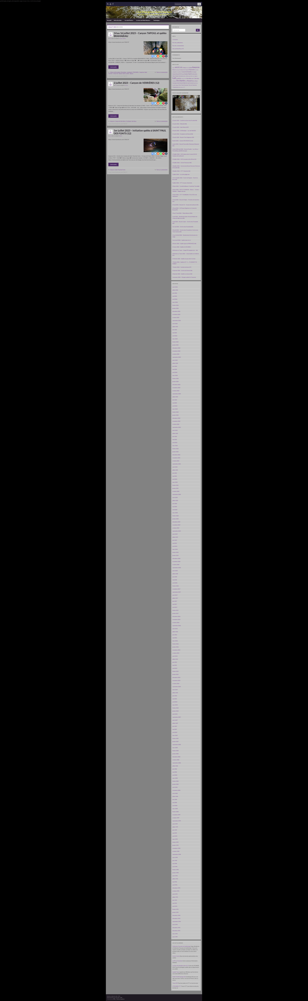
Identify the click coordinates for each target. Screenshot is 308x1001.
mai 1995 (174, 903)
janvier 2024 (175, 381)
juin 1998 (174, 860)
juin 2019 (174, 540)
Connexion (175, 39)
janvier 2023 (175, 415)
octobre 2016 (175, 622)
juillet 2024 (175, 363)
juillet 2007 (175, 723)
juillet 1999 (175, 827)
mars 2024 (175, 375)
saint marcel (190, 83)
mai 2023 (174, 403)
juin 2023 (174, 400)
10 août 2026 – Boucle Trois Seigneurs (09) (183, 137)
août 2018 (175, 570)
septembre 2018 (176, 567)
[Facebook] (152, 56)
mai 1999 (174, 833)
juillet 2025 (175, 326)
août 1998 (175, 857)
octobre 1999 (175, 817)
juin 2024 (174, 366)
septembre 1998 (176, 854)
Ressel (189, 81)
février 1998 (175, 869)
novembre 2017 (176, 589)
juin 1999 (174, 830)
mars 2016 (175, 641)
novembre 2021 (176, 457)
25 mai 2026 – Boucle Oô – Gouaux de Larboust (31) (185, 204)
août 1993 (175, 924)
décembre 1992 (176, 927)
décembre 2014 (176, 677)
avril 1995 (174, 906)
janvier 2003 (175, 753)
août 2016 (175, 628)
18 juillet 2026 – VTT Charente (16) (181, 171)
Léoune (182, 78)
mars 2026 (175, 302)
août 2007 (175, 720)
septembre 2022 (176, 427)
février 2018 (175, 586)
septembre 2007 (176, 717)
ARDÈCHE (178, 67)
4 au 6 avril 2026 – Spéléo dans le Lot (181, 240)
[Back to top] (304, 997)
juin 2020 (174, 503)
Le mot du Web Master (143, 20)
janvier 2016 (175, 647)
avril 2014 (174, 702)
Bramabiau (123, 72)
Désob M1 (178, 74)
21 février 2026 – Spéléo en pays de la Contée (183, 258)
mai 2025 (174, 332)
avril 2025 (174, 335)
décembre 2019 (176, 522)
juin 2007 (174, 726)
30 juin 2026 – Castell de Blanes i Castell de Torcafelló (185, 186)
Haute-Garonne (179, 76)
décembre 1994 (176, 915)
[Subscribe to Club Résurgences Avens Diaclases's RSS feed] (108, 3)
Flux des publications (177, 42)
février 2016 (175, 644)
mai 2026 (174, 296)
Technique (156, 20)
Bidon (173, 69)
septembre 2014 (176, 686)
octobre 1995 (175, 891)
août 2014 (175, 689)
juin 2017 (174, 601)
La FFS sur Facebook (177, 961)
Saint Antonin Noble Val (182, 83)
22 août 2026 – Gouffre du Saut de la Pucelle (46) (184, 120)
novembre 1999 (176, 814)
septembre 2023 (176, 393)
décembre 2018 (176, 558)
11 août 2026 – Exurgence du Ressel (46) (182, 134)
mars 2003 (175, 747)
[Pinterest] (163, 56)
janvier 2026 (175, 308)
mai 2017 (174, 604)
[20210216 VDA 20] (188, 97)
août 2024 (175, 360)
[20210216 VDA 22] (175, 97)
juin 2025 (174, 329)
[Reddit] (158, 56)
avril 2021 (174, 479)
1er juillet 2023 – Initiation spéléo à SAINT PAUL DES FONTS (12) (140, 132)
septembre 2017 (176, 592)
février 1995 (175, 909)
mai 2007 (174, 729)
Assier (187, 67)
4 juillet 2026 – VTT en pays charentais (182, 183)
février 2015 (175, 671)
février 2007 (175, 738)
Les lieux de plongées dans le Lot (180, 965)
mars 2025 (175, 339)
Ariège (184, 67)
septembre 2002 (176, 763)
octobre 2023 (175, 390)
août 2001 (175, 787)
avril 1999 (174, 836)
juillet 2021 (175, 470)
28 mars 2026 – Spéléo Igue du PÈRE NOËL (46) (184, 243)
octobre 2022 (175, 424)
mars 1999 (175, 839)
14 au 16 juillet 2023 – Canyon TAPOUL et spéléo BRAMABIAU (140, 34)
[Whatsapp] (161, 56)
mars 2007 (175, 735)
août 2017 (175, 595)
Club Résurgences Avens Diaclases (154, 11)
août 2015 (175, 656)
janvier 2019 (175, 555)
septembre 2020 (176, 494)
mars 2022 (175, 445)
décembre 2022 (176, 418)
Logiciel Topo (175, 972)
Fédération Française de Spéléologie (181, 946)
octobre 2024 (175, 354)
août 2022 (175, 430)
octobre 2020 (175, 491)
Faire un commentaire (162, 72)
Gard (124, 73)
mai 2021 (174, 476)
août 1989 (175, 936)
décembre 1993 (176, 918)
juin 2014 (174, 695)
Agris (173, 67)
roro (111, 38)
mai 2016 (174, 637)
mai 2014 (174, 698)
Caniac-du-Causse (184, 69)
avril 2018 (174, 583)
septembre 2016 (176, 625)
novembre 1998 (176, 848)
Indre (184, 76)
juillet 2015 (175, 659)
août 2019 (175, 534)
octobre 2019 (175, 528)
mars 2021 (175, 482)
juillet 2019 (175, 537)
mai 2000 (174, 802)
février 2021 (175, 485)
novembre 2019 (176, 525)
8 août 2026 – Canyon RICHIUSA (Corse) (182, 140)
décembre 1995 (176, 888)
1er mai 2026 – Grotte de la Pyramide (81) (182, 226)
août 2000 (175, 793)
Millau (198, 78)
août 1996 (175, 875)
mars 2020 (175, 512)
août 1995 (175, 894)
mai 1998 (174, 863)
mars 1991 (175, 933)
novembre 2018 (176, 561)
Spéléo (124, 38)
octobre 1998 (175, 851)
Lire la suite (113, 67)
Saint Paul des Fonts (120, 169)
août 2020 (175, 497)
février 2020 (175, 515)
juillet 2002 (175, 766)
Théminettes (175, 87)
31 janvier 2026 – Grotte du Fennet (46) (182, 270)
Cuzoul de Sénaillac (187, 71)
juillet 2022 (175, 433)
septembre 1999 (176, 820)
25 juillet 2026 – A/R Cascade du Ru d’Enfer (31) (184, 159)
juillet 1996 (175, 878)
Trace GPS (175, 983)
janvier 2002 (175, 784)
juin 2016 (174, 634)
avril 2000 (174, 805)
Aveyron (112, 121)
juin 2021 (174, 473)
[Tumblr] (166, 56)
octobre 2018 (175, 564)
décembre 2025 (176, 311)
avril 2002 (174, 775)
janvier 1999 (175, 845)
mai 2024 (174, 369)
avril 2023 (174, 406)
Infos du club (118, 20)
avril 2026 (174, 299)
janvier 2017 (175, 613)
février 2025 (175, 342)
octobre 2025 (175, 317)
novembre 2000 (176, 790)
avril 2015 (174, 668)
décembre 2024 (176, 348)
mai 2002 (174, 772)
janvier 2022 (175, 451)
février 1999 (175, 842)
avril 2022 (174, 442)
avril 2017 (174, 607)
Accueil (109, 20)
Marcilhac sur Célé (191, 78)
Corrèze (196, 69)
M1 (185, 78)
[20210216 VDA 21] (182, 97)
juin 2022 (174, 436)
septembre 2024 (176, 357)
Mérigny (174, 80)
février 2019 (175, 552)
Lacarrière (190, 76)
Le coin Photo (129, 20)
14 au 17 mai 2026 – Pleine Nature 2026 (182, 213)
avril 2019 (174, 546)
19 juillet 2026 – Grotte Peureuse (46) (181, 162)
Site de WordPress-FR (178, 48)
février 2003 (175, 750)
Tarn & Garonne (184, 85)
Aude (190, 67)
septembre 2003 (176, 744)
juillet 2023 (175, 396)
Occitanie (128, 121)
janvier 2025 (175, 345)
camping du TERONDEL (133, 72)
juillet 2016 (175, 631)
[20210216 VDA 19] (195, 96)
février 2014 (175, 708)
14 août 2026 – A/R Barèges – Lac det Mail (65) (184, 130)
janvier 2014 (175, 711)
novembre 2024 (176, 351)
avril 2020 (174, 509)
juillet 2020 (175, 500)
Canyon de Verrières (120, 121)
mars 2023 (175, 409)
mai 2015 (174, 665)
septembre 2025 (176, 320)
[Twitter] (155, 56)
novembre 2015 (176, 650)
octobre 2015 (175, 653)
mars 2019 (175, 549)
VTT (184, 87)
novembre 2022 (176, 421)
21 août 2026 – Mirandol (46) (179, 124)
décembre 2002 (176, 756)
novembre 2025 (176, 314)
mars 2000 (175, 808)
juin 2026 (174, 293)
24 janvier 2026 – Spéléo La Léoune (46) (182, 274)
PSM (186, 81)
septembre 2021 (176, 464)
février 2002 (175, 781)
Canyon (120, 38)
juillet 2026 (175, 290)
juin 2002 (174, 769)
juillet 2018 (175, 573)
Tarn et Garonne (193, 85)
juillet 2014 (175, 692)
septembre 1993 (176, 921)
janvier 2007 (175, 741)
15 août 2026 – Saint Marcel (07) (180, 127)
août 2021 (175, 467)
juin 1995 (174, 900)
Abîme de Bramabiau (115, 72)
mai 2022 (174, 439)
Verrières (133, 121)
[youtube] (110, 3)
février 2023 (175, 412)
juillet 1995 (175, 897)
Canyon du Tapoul (117, 73)
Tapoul (131, 73)
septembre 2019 (176, 531)
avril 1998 (174, 866)
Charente (192, 69)
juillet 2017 (175, 598)
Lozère (127, 73)
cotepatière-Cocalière (176, 71)
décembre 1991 (176, 930)
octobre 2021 (175, 461)
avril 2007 (174, 732)
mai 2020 (174, 506)
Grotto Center (176, 956)
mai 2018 (174, 579)
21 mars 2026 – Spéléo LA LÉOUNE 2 (181, 247)
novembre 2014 (176, 680)
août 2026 (175, 287)
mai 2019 (174, 543)
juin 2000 (174, 799)
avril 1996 (174, 885)
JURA (187, 76)
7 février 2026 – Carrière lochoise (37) (181, 267)
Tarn (180, 85)
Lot (174, 78)
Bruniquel (177, 69)
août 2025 (175, 323)
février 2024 (175, 378)
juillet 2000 (175, 796)
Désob (174, 74)
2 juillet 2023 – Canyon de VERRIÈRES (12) (136, 82)
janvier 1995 (175, 912)
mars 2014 (175, 705)
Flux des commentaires (178, 45)
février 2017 (175, 610)
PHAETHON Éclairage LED (179, 976)
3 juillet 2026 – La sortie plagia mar (181, 174)
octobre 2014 (175, 683)
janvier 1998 (175, 872)
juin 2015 (174, 662)
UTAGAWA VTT (176, 986)
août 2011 (175, 714)
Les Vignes (195, 76)
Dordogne (194, 71)
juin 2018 (174, 576)
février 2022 (175, 448)
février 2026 (175, 305)
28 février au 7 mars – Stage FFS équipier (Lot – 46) (185, 250)
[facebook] (112, 3)
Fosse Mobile (184, 74)
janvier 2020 (175, 518)
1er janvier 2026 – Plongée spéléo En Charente (184, 277)
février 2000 (175, 811)
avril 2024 (174, 372)
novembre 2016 (176, 619)
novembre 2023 (176, 387)
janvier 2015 (175, 674)
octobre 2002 (175, 759)
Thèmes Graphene (120, 999)
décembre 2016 (176, 616)
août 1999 (175, 824)
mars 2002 (175, 778)
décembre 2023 (176, 384)
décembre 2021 (176, 454)
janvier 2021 (175, 488)
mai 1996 (174, 882)
